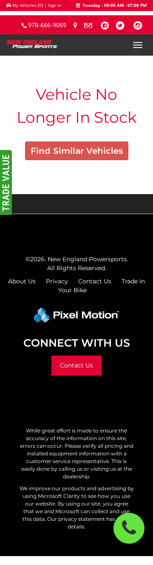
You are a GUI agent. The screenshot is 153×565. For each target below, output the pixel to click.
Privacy (57, 281)
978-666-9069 (47, 25)
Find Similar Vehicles (77, 151)
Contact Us (94, 281)
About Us (22, 281)
